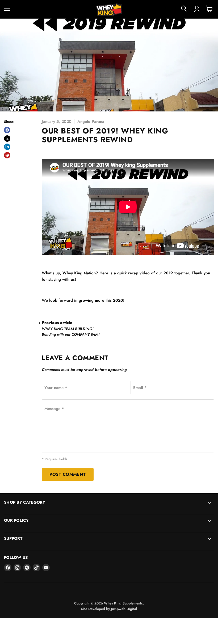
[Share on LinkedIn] (7, 147)
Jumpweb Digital (124, 608)
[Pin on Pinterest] (7, 155)
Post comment (67, 474)
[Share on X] (7, 138)
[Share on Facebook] (7, 130)
